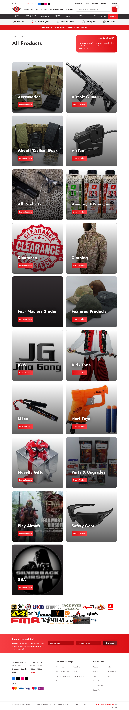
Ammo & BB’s (60, 680)
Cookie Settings (98, 685)
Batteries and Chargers (63, 676)
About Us (95, 4)
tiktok (49, 4)
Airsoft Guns (60, 667)
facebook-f (39, 4)
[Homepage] (16, 9)
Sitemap (110, 680)
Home (14, 36)
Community (69, 9)
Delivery (109, 667)
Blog (87, 4)
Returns (103, 4)
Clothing (75, 671)
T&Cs (109, 676)
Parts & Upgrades (78, 676)
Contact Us (113, 4)
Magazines (76, 667)
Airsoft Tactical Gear (62, 671)
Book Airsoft (28, 9)
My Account (78, 4)
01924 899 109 (31, 4)
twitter (42, 4)
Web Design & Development (105, 704)
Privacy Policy (111, 671)
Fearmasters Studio (56, 9)
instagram (45, 4)
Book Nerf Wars (41, 9)
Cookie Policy (97, 680)
